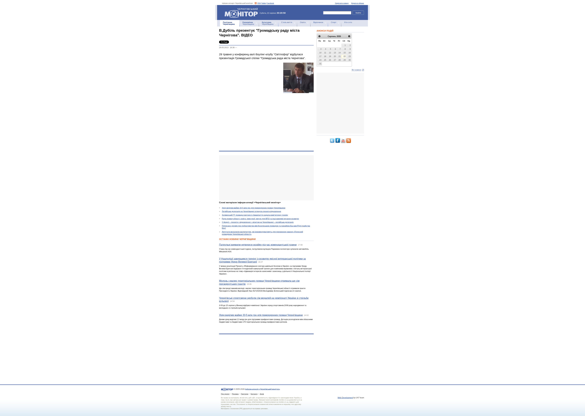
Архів (262, 394)
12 (330, 53)
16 (350, 53)
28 (340, 60)
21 (340, 56)
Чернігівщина (229, 23)
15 (345, 53)
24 (320, 60)
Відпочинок (318, 22)
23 (350, 56)
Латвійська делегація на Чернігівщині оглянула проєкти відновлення (251, 211)
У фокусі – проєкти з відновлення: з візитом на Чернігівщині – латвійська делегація (258, 222)
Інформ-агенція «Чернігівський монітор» (239, 9)
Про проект (225, 394)
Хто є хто (348, 22)
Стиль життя (286, 22)
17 (320, 56)
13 (335, 53)
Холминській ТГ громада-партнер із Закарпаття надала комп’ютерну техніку (255, 215)
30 (350, 60)
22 (345, 56)
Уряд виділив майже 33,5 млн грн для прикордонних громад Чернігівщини (253, 208)
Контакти (254, 394)
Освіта (303, 22)
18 (325, 56)
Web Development (345, 398)
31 (320, 64)
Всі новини (356, 70)
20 (335, 56)
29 (345, 60)
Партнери (244, 394)
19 (330, 56)
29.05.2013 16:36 (227, 47)
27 (335, 60)
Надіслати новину (342, 3)
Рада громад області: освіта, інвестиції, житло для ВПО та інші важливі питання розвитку (260, 219)
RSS (259, 3)
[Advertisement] (266, 177)
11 (325, 53)
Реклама (235, 394)
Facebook (270, 3)
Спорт (333, 22)
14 (340, 53)
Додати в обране (357, 3)
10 (320, 53)
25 (325, 60)
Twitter (263, 3)
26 (330, 60)
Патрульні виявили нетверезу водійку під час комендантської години (258, 244)
